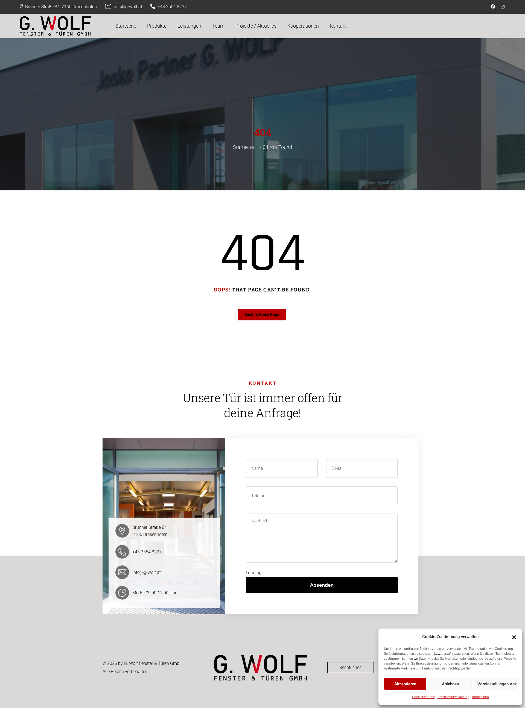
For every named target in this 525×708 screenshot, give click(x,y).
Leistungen (189, 26)
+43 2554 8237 (172, 6)
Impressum (480, 697)
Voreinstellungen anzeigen (497, 684)
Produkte (157, 26)
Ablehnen (450, 684)
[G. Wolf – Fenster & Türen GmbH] (55, 26)
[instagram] (503, 6)
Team (218, 26)
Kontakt (338, 26)
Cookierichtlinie (423, 697)
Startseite (125, 26)
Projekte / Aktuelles (255, 26)
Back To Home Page (261, 314)
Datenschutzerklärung (453, 697)
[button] (514, 636)
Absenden (322, 585)
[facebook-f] (493, 6)
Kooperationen (303, 26)
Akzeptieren (405, 684)
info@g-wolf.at (128, 6)
